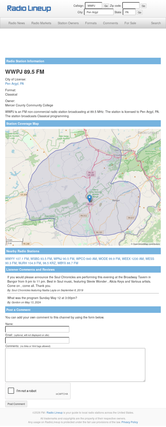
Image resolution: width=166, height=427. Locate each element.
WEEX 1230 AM (133, 258)
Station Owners (68, 23)
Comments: (28, 346)
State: (118, 12)
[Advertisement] (83, 45)
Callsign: (78, 6)
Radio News (16, 23)
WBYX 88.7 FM (67, 263)
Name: (9, 324)
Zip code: (115, 6)
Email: (27, 335)
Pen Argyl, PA (14, 83)
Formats (91, 23)
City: (80, 12)
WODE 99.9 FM (109, 258)
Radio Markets (41, 23)
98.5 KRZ (49, 263)
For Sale (130, 23)
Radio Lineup (55, 412)
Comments (110, 23)
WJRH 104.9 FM (29, 263)
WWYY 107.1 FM (17, 258)
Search (156, 23)
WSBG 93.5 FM (41, 258)
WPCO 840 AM (86, 258)
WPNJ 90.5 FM (64, 258)
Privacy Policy (129, 422)
